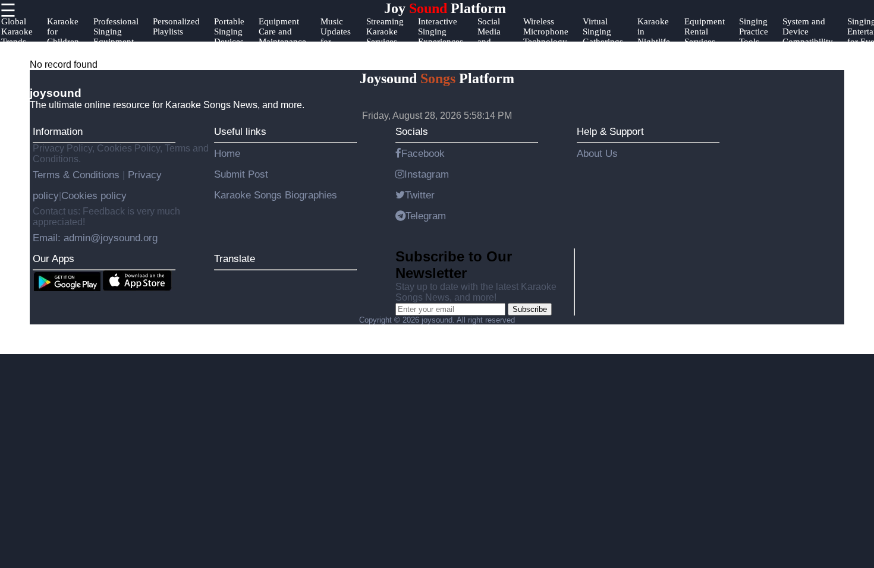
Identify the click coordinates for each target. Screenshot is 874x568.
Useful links (240, 131)
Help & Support (610, 131)
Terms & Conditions (77, 175)
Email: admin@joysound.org (95, 238)
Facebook (423, 153)
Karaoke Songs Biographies (275, 195)
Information (58, 131)
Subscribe (530, 309)
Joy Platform (445, 8)
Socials (411, 131)
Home (227, 153)
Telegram (425, 216)
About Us (597, 153)
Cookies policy (94, 195)
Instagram (426, 174)
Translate (234, 258)
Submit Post (241, 174)
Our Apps (53, 258)
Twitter (420, 195)
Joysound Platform (437, 78)
